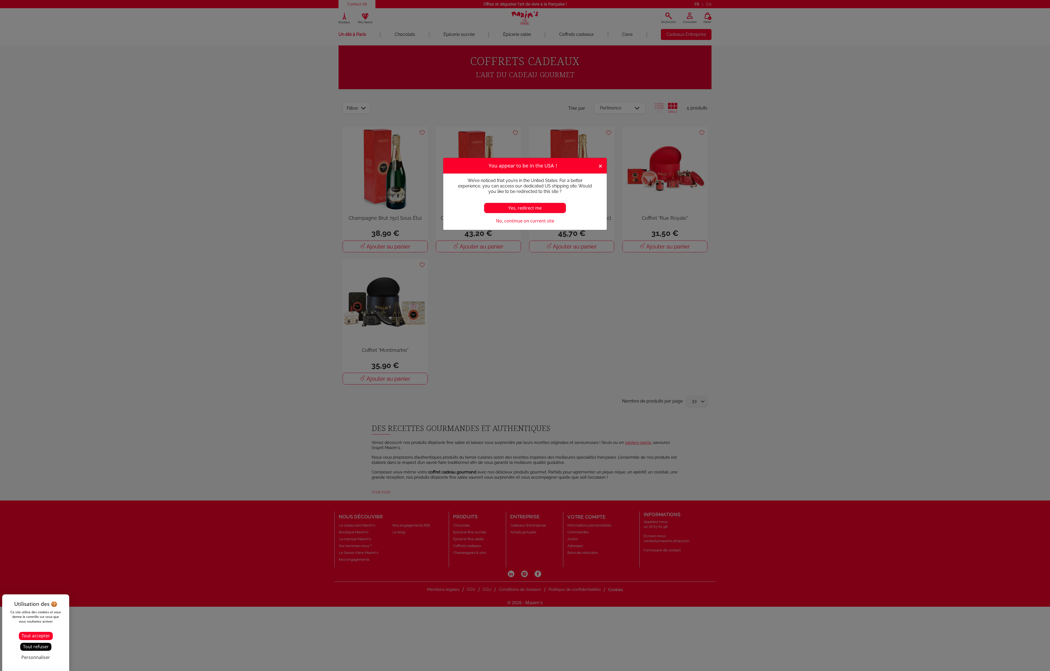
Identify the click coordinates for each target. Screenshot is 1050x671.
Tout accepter (36, 636)
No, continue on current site (525, 221)
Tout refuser (36, 647)
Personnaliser (35, 657)
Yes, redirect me (525, 208)
